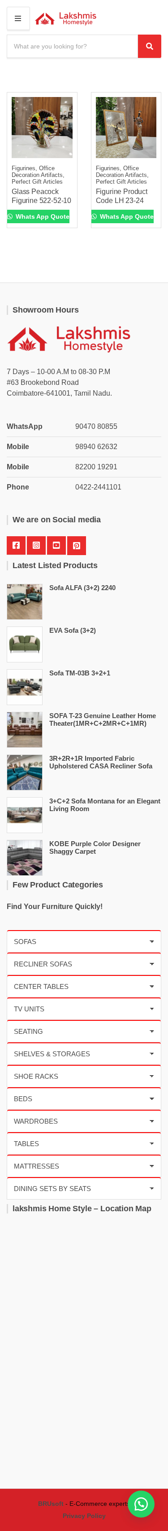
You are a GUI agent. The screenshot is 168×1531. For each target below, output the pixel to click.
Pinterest (76, 545)
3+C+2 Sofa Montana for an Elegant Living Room (104, 804)
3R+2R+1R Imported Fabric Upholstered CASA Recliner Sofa (100, 762)
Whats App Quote (41, 216)
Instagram (36, 545)
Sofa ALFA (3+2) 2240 (82, 587)
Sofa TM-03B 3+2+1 (79, 673)
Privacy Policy (84, 1515)
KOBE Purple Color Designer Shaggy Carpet (95, 847)
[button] (141, 1504)
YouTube (56, 545)
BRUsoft (51, 1503)
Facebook (16, 545)
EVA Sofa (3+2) (72, 630)
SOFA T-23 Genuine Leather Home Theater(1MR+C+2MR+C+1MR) (102, 719)
